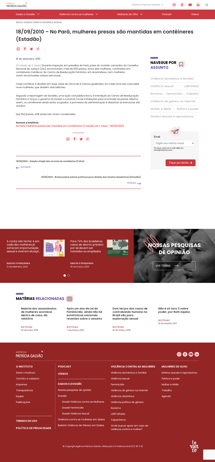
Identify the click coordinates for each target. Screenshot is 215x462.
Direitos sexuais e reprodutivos (172, 116)
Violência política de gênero (127, 402)
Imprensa (21, 384)
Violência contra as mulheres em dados (81, 419)
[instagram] (174, 5)
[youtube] (190, 5)
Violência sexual (161, 86)
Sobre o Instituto (25, 372)
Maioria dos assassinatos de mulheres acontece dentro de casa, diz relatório (38, 313)
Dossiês (62, 396)
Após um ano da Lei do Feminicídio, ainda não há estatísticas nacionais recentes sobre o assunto (84, 313)
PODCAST (64, 366)
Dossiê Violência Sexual (75, 413)
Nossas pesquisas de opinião (74, 390)
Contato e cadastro (27, 378)
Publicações (23, 402)
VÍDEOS (63, 374)
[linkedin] (198, 5)
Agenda (166, 396)
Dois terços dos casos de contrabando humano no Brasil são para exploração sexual (130, 313)
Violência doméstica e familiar (172, 78)
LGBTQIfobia (118, 414)
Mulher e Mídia (160, 108)
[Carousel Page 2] (69, 275)
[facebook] (182, 5)
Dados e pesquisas (18, 263)
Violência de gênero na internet (172, 101)
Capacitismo (118, 419)
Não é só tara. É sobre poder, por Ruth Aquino (174, 310)
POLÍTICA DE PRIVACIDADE (33, 428)
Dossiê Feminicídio (73, 407)
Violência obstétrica (122, 396)
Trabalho (192, 93)
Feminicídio (174, 93)
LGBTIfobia (191, 86)
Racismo (156, 93)
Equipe (20, 396)
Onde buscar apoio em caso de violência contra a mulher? (129, 427)
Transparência (24, 390)
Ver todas (163, 266)
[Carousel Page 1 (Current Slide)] (64, 275)
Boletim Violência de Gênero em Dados (81, 425)
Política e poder (188, 108)
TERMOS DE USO (26, 421)
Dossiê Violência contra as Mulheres (83, 401)
